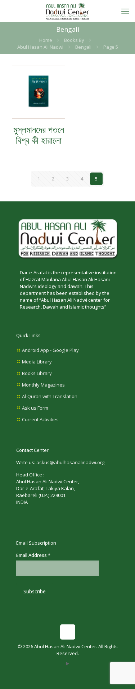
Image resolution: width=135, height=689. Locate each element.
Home (45, 40)
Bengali (83, 47)
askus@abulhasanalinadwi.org (70, 462)
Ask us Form (35, 408)
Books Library (37, 373)
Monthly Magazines (43, 384)
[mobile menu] (125, 11)
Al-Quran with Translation (49, 396)
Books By (74, 40)
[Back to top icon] (67, 632)
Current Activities (40, 419)
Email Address (33, 555)
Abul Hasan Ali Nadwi (40, 47)
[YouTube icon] (67, 663)
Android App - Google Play (50, 350)
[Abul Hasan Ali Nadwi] (67, 11)
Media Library (37, 361)
